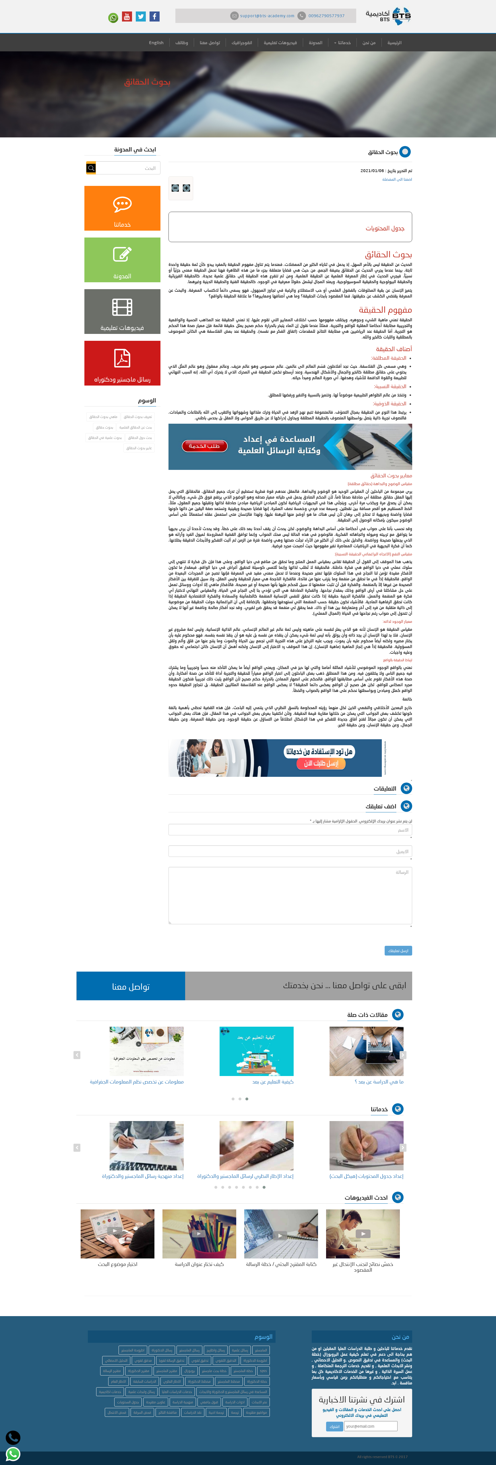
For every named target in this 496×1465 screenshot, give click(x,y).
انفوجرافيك (242, 42)
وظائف (181, 42)
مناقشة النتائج (167, 1412)
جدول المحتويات (128, 1402)
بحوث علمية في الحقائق (105, 437)
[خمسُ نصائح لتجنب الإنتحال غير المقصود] (363, 1233)
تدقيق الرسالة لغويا (171, 1360)
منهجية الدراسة (183, 1402)
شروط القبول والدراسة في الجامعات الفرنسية (135, 1081)
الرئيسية (395, 42)
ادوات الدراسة (235, 1402)
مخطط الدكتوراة (199, 1381)
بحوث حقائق (104, 427)
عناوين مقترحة (155, 1402)
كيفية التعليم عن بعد (383, 1081)
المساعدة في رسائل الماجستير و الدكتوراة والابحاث (233, 1392)
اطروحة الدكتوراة (255, 1360)
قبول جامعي (209, 1402)
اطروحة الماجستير (132, 1350)
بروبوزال (189, 1371)
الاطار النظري (172, 1381)
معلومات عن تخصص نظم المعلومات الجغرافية (247, 1081)
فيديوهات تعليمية (280, 42)
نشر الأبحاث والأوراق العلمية (154, 1176)
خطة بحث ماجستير (214, 1371)
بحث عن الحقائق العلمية (135, 427)
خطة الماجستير (243, 1371)
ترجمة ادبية (216, 1412)
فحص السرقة (142, 1412)
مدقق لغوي (143, 1360)
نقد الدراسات (193, 1412)
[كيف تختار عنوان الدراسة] (199, 1233)
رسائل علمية (240, 1350)
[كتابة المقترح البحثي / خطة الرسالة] (281, 1233)
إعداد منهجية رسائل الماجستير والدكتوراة (253, 1176)
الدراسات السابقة (144, 1381)
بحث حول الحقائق (140, 437)
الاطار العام (118, 1381)
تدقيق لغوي (199, 1360)
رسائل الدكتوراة (162, 1350)
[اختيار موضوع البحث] (117, 1233)
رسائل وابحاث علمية (141, 1392)
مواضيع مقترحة (256, 1412)
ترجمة (235, 1412)
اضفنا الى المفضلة (397, 179)
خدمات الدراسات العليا (177, 1392)
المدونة (315, 42)
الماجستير (261, 1350)
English (156, 42)
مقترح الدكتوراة (138, 1371)
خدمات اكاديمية (110, 1392)
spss (263, 1371)
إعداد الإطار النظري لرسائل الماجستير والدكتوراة (355, 1176)
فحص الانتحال (117, 1412)
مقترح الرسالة (112, 1371)
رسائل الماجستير (189, 1350)
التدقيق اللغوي (226, 1360)
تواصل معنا (210, 42)
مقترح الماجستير (166, 1371)
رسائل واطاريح (216, 1350)
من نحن (369, 42)
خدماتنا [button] (344, 42)
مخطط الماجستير (229, 1381)
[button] (131, 986)
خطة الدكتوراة (257, 1381)
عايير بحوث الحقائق (139, 448)
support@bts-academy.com (267, 15)
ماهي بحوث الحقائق (103, 417)
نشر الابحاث (259, 1402)
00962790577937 (327, 15)
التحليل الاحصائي (116, 1360)
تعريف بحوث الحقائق (138, 417)
